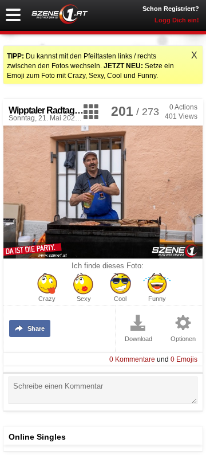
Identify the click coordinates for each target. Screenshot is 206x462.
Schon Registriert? (170, 8)
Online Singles (37, 436)
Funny (157, 299)
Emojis (184, 359)
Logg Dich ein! (176, 20)
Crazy (47, 299)
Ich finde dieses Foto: (108, 266)
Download (138, 339)
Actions (183, 107)
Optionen (183, 339)
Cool (120, 299)
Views (181, 116)
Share (36, 328)
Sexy (84, 299)
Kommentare (132, 359)
